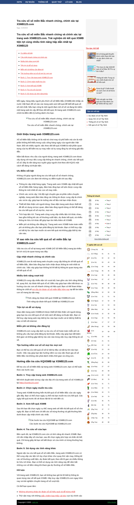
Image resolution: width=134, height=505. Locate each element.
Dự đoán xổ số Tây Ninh (98, 116)
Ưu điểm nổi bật (26, 53)
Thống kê (43, 2)
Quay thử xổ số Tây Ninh (98, 119)
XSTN (19, 2)
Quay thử (57, 2)
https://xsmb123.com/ (29, 383)
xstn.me (35, 502)
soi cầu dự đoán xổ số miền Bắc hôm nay (51, 289)
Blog (79, 2)
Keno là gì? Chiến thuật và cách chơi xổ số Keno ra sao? (105, 91)
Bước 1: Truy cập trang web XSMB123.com (37, 77)
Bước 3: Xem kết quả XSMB (31, 86)
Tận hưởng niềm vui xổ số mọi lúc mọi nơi (36, 73)
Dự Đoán (29, 2)
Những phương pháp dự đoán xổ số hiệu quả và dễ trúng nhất (47, 492)
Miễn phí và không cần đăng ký (32, 69)
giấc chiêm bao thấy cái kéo (53, 496)
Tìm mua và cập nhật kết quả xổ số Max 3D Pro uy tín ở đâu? (105, 69)
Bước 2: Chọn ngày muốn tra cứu (33, 82)
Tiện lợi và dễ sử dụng (29, 65)
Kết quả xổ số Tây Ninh (98, 125)
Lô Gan (69, 2)
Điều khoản (112, 502)
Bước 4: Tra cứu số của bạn (31, 90)
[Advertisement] (67, 10)
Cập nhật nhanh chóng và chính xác (34, 57)
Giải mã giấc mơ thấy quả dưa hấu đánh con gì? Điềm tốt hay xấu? (104, 102)
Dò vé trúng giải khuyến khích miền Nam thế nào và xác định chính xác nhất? (105, 57)
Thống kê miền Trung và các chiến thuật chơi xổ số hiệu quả (105, 80)
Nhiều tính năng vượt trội (30, 61)
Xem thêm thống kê (101, 239)
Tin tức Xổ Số (92, 48)
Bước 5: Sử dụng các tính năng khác (34, 94)
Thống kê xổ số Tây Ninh (98, 122)
